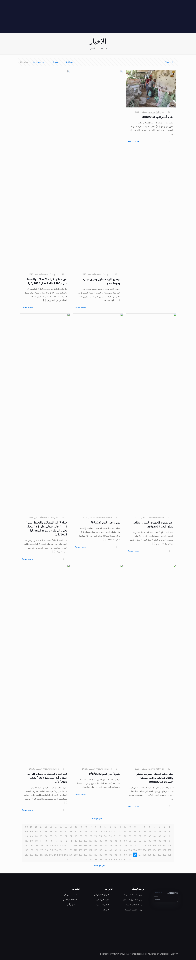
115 (51, 840)
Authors (69, 62)
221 (80, 859)
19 (81, 827)
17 (91, 827)
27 (41, 827)
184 (154, 854)
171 (71, 850)
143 (61, 845)
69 (130, 836)
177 (41, 850)
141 (71, 845)
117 (41, 840)
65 (150, 836)
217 (100, 859)
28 (36, 827)
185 (149, 854)
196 (95, 854)
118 (36, 840)
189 (130, 854)
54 (56, 831)
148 (36, 845)
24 (56, 827)
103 (110, 840)
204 (56, 854)
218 (95, 859)
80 (76, 836)
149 (31, 845)
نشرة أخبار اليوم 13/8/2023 (157, 117)
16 (96, 827)
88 (36, 836)
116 (46, 840)
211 (130, 859)
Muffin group (119, 953)
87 (41, 836)
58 (36, 831)
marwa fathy (155, 112)
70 (125, 836)
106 (95, 840)
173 (61, 850)
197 (90, 854)
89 (31, 836)
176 (46, 850)
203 (61, 854)
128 (135, 845)
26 (46, 827)
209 (31, 854)
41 (120, 831)
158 (135, 850)
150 (26, 845)
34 (154, 831)
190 (125, 854)
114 (56, 840)
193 (110, 854)
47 (90, 831)
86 (46, 836)
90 (26, 836)
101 (120, 840)
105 (100, 840)
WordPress (165, 953)
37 (140, 831)
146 (46, 845)
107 (90, 840)
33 (160, 831)
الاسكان (106, 909)
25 (51, 827)
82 (66, 836)
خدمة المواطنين (102, 899)
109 (80, 840)
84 (56, 836)
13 (110, 827)
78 (86, 836)
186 (144, 854)
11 (120, 827)
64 (154, 836)
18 (86, 827)
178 (36, 850)
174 (56, 850)
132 (115, 845)
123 (159, 845)
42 (115, 831)
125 (149, 845)
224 (66, 859)
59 (31, 831)
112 (66, 840)
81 (71, 836)
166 (95, 850)
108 (85, 840)
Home (104, 48)
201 (70, 854)
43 (110, 831)
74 (105, 836)
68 (135, 836)
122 (164, 845)
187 (139, 854)
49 (80, 831)
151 (169, 850)
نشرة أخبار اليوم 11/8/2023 (104, 522)
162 (115, 850)
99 (130, 840)
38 (135, 831)
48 (85, 831)
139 (80, 845)
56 (46, 831)
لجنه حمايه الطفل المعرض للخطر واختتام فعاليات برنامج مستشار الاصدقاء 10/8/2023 (154, 778)
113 (61, 840)
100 (125, 840)
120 (26, 840)
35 (150, 831)
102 (115, 840)
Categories (38, 62)
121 (169, 845)
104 (105, 840)
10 (125, 827)
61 (170, 836)
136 (95, 845)
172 (66, 850)
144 (56, 845)
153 (159, 850)
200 (76, 854)
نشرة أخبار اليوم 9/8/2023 (104, 774)
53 (61, 831)
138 (85, 845)
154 (154, 850)
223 (71, 859)
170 (75, 850)
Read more (133, 141)
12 (115, 827)
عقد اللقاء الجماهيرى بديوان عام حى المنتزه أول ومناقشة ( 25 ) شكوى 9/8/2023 (47, 778)
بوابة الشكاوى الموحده (132, 899)
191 (120, 854)
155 (149, 850)
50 (76, 831)
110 (76, 840)
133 (110, 845)
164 (105, 850)
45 (100, 831)
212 (125, 859)
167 (90, 850)
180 (26, 850)
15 (100, 827)
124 (154, 845)
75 (100, 836)
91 (170, 840)
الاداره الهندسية (102, 904)
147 (41, 845)
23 (61, 827)
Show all (169, 62)
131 (120, 845)
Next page (99, 865)
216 (105, 859)
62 (164, 836)
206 (46, 854)
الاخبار (92, 48)
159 (130, 850)
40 (125, 831)
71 (120, 836)
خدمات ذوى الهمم (69, 894)
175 (51, 850)
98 (135, 840)
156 (145, 850)
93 (160, 840)
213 (120, 859)
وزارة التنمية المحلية (133, 909)
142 (65, 845)
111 (71, 840)
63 (160, 836)
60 (26, 831)
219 (90, 859)
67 (140, 836)
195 (100, 854)
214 (115, 859)
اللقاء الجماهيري (70, 899)
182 (164, 854)
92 (164, 840)
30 (26, 827)
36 (145, 831)
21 (71, 827)
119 (31, 840)
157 (140, 850)
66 (145, 836)
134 (105, 845)
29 (31, 827)
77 (90, 836)
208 (36, 854)
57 (41, 831)
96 (145, 840)
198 (85, 854)
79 (81, 836)
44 (105, 831)
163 (110, 850)
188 (135, 854)
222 (75, 859)
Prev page (97, 818)
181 (169, 854)
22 (66, 827)
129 (130, 845)
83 (61, 836)
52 (66, 831)
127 (140, 845)
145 (51, 845)
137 (90, 845)
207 (41, 854)
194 (105, 854)
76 (95, 836)
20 (76, 827)
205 (51, 854)
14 (105, 827)
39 (130, 831)
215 (110, 859)
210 (26, 854)
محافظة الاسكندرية (134, 904)
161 (120, 850)
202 (66, 854)
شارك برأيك (72, 904)
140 (75, 845)
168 (85, 850)
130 (125, 845)
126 (144, 845)
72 (115, 836)
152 (164, 850)
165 (100, 850)
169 (80, 850)
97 (140, 840)
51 (71, 831)
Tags (55, 62)
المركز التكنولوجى (101, 894)
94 (154, 840)
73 (110, 836)
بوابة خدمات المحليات (133, 894)
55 (51, 831)
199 (80, 854)
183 (159, 854)
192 (115, 854)
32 (164, 831)
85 (51, 836)
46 (95, 831)
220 (85, 859)
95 (150, 840)
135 (100, 845)
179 (31, 850)
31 (170, 831)
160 (125, 850)
